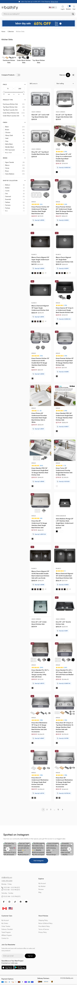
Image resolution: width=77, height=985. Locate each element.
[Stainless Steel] (32, 225)
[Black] (57, 531)
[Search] (73, 14)
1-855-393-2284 (7, 881)
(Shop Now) (54, 1)
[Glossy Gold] (59, 531)
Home (3, 31)
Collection (11, 31)
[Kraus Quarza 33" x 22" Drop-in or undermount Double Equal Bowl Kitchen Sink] (64, 136)
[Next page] (62, 809)
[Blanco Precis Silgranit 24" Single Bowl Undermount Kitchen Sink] (64, 241)
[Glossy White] (57, 486)
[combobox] (38, 14)
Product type (8, 100)
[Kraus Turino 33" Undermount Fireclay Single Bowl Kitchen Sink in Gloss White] (64, 450)
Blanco (34, 254)
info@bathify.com (7, 877)
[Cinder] (38, 273)
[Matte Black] (57, 635)
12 (58, 809)
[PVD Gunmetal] (35, 798)
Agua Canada (36, 112)
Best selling (60, 83)
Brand (5, 158)
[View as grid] (68, 75)
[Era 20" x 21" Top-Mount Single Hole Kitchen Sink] (64, 99)
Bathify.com (69, 978)
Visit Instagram (39, 860)
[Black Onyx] (57, 172)
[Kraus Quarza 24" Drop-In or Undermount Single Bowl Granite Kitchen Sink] (64, 290)
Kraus (58, 149)
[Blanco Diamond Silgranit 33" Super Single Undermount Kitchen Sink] (40, 290)
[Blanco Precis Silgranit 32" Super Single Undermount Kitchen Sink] (40, 241)
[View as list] (73, 75)
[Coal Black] (40, 273)
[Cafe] (35, 273)
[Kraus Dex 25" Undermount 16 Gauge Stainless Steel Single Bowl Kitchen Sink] (40, 503)
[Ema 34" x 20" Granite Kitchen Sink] (64, 606)
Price (5, 84)
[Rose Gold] (62, 531)
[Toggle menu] (2, 7)
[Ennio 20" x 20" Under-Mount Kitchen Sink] (40, 606)
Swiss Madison (61, 516)
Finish (5, 122)
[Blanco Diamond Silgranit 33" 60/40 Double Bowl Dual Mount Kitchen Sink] (64, 555)
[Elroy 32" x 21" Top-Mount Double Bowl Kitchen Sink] (40, 136)
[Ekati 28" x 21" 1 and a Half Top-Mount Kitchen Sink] (40, 99)
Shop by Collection (10, 180)
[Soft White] (43, 273)
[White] (59, 172)
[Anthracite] (32, 273)
